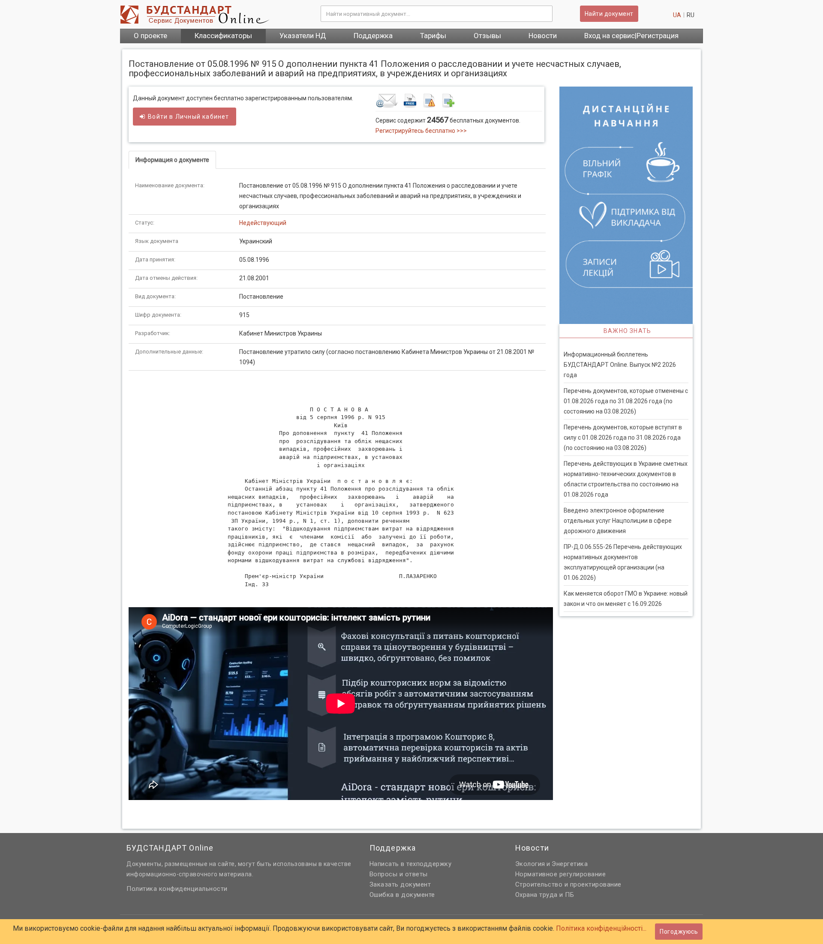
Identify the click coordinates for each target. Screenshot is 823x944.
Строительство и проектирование (568, 884)
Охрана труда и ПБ (544, 895)
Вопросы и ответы (398, 874)
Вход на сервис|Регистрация (631, 35)
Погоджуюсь (679, 931)
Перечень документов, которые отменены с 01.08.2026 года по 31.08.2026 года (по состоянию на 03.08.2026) (626, 401)
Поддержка (373, 35)
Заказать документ (400, 884)
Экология (530, 864)
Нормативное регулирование (560, 874)
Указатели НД (302, 35)
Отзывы (487, 35)
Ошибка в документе (402, 895)
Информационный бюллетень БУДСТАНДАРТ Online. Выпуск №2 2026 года (620, 364)
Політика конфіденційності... (601, 928)
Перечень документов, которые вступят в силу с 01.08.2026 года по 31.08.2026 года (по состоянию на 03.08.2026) (623, 437)
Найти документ (609, 13)
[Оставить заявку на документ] (458, 100)
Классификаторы (223, 35)
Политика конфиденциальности (177, 889)
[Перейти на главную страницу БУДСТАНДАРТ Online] (214, 14)
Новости (543, 35)
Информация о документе (172, 159)
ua (677, 15)
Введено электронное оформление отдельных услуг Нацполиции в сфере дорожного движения (618, 520)
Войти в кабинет (188, 116)
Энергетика (570, 864)
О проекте (150, 35)
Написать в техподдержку (410, 864)
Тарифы (433, 35)
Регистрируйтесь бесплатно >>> (421, 130)
